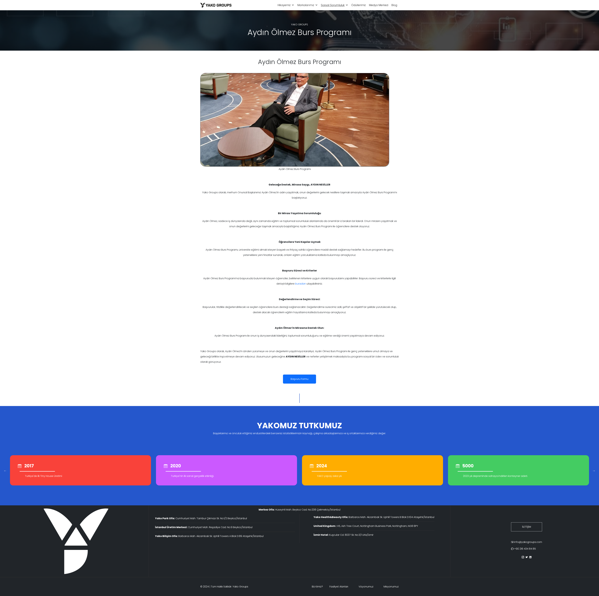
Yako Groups (240, 586)
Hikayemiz (284, 5)
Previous (5, 470)
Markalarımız (305, 5)
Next (593, 470)
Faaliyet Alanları (338, 586)
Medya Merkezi (378, 5)
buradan (300, 283)
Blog (394, 5)
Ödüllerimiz (358, 5)
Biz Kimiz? (317, 586)
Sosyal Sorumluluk (333, 5)
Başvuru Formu (299, 379)
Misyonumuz (391, 586)
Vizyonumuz (366, 586)
